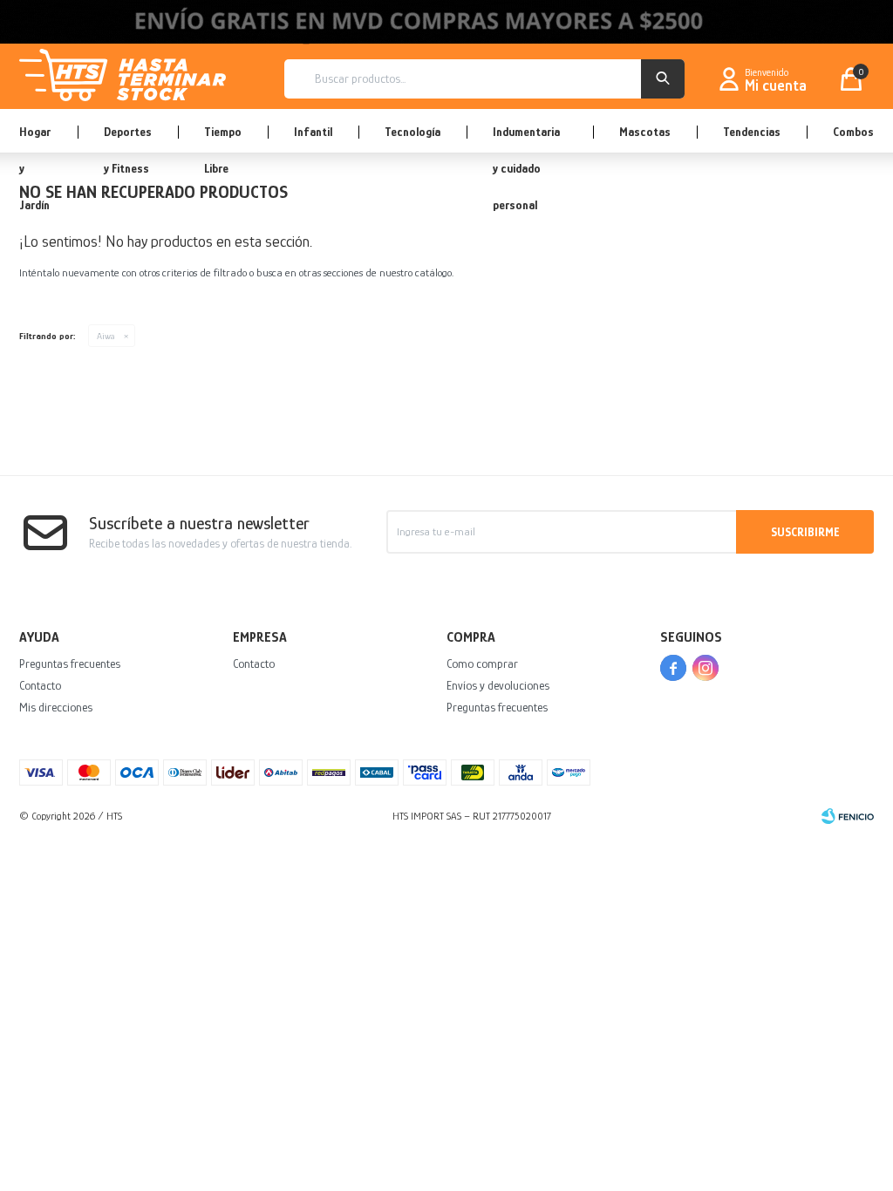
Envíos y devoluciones (497, 685)
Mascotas (645, 132)
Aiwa (106, 335)
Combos (853, 132)
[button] (663, 79)
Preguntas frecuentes (69, 663)
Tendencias (752, 132)
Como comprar (482, 663)
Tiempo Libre (223, 139)
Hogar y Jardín (35, 139)
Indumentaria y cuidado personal (526, 139)
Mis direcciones (55, 707)
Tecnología (412, 132)
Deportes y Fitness (128, 139)
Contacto (40, 685)
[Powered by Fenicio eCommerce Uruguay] (847, 816)
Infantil (313, 132)
